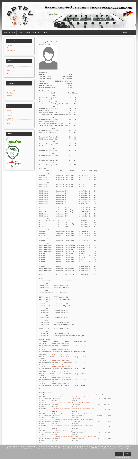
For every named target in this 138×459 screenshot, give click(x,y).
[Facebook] (136, 25)
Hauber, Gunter (76, 431)
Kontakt (27, 32)
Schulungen (10, 118)
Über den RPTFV (9, 32)
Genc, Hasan (55, 397)
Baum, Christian (77, 419)
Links (8, 73)
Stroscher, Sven (89, 408)
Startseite (10, 45)
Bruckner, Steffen (77, 425)
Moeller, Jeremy (56, 343)
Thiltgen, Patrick (66, 349)
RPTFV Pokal (11, 90)
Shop (20, 32)
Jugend (9, 110)
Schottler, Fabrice (66, 355)
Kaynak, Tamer (76, 402)
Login (45, 32)
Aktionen (9, 115)
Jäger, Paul (85, 431)
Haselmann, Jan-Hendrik (79, 436)
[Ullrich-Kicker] (13, 141)
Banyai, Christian (57, 419)
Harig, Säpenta (65, 366)
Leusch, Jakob (65, 377)
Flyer (8, 123)
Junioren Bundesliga (13, 121)
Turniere (9, 95)
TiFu (8, 70)
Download (10, 65)
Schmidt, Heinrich (77, 397)
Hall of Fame (11, 50)
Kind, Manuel (86, 402)
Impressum (36, 32)
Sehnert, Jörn (92, 436)
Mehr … (41, 389)
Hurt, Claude (64, 372)
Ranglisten (10, 93)
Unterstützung (11, 113)
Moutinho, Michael (77, 414)
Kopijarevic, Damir (77, 408)
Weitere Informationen (123, 457)
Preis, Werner (65, 343)
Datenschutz (10, 68)
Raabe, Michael (65, 360)
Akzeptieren (119, 454)
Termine (9, 48)
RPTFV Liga (10, 88)
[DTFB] (13, 163)
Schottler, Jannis (88, 425)
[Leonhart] (12, 152)
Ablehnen (127, 454)
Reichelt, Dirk (65, 383)
